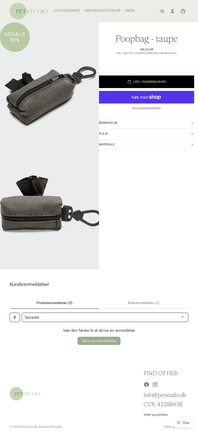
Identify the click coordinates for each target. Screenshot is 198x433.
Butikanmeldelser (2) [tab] (144, 303)
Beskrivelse (108, 123)
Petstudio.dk (29, 427)
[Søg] (162, 11)
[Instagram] (155, 384)
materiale (106, 144)
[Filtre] (15, 317)
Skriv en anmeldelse (99, 340)
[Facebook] (146, 384)
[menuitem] (130, 11)
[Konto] (172, 11)
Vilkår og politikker (156, 415)
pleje (103, 134)
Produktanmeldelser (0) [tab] (54, 303)
